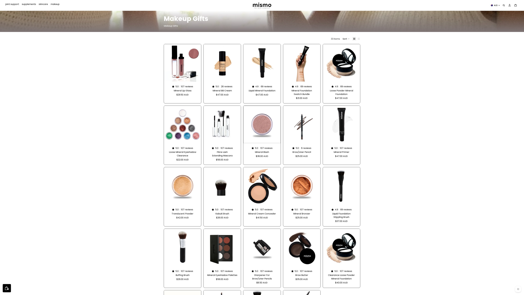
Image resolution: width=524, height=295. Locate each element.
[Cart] (516, 5)
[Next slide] (197, 63)
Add (318, 200)
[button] (346, 39)
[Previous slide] (168, 63)
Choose (318, 77)
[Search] (504, 5)
